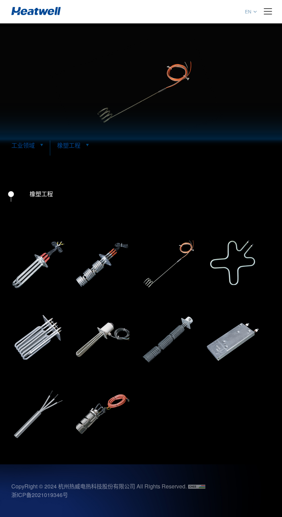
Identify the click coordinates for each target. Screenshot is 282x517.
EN (248, 11)
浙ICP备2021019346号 (39, 495)
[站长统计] (196, 486)
